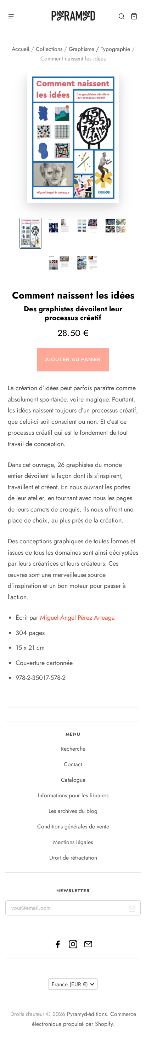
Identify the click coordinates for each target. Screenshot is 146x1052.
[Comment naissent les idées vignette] (30, 233)
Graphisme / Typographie (99, 49)
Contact (73, 764)
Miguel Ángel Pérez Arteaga (77, 617)
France (70, 984)
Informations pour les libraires (73, 795)
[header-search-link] (122, 16)
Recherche (73, 749)
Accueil (20, 49)
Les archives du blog (73, 811)
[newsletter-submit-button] (132, 910)
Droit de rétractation (73, 858)
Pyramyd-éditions (87, 1014)
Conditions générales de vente (73, 826)
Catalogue (73, 780)
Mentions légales (73, 842)
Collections (49, 49)
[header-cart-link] (134, 16)
